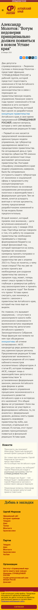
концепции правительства (16, 113)
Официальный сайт (10, 516)
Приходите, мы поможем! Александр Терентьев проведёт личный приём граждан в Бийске (17, 451)
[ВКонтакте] (21, 57)
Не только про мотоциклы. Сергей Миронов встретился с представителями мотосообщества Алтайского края (18, 460)
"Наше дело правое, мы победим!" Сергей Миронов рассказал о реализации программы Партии (18, 471)
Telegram (6, 521)
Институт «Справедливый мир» (16, 568)
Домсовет (7, 582)
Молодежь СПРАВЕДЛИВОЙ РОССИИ (14, 574)
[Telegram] (35, 57)
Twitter (6, 526)
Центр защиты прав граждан (15, 571)
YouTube (6, 554)
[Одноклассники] (24, 57)
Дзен (5, 523)
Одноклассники (9, 531)
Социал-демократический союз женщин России (15, 579)
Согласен (19, 607)
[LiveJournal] (32, 57)
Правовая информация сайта (12, 601)
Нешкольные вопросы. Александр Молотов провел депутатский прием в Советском (18, 490)
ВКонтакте (7, 528)
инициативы (8, 341)
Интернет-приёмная (11, 518)
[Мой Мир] (27, 57)
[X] (29, 57)
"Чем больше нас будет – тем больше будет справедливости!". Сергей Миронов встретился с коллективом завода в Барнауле (17, 481)
